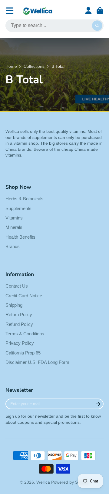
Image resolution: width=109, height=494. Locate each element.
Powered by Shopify (70, 482)
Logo (37, 10)
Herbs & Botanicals (24, 198)
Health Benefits (20, 237)
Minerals (13, 227)
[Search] (97, 26)
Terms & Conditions (24, 333)
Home (11, 66)
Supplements (18, 208)
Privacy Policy (19, 343)
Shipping (13, 305)
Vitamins (14, 217)
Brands (12, 246)
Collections (34, 66)
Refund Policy (19, 324)
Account (88, 10)
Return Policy (18, 314)
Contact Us (16, 285)
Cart (100, 10)
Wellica (43, 482)
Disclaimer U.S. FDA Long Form (37, 362)
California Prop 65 (23, 352)
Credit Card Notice (23, 295)
